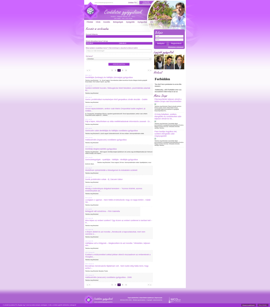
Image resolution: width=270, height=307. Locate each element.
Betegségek (118, 22)
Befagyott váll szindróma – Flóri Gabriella (102, 211)
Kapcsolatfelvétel (133, 297)
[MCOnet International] (175, 298)
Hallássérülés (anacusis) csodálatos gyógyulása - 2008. (108, 277)
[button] (119, 64)
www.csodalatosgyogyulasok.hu (104, 2)
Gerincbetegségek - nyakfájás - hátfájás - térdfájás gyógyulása (111, 160)
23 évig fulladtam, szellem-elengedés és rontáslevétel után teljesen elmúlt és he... (168, 116)
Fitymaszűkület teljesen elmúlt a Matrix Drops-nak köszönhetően (168, 100)
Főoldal (90, 22)
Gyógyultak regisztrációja (146, 2)
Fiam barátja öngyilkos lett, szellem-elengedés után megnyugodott (166, 133)
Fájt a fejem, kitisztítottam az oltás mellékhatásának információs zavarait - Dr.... (118, 121)
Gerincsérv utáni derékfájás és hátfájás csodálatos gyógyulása (111, 131)
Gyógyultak (142, 22)
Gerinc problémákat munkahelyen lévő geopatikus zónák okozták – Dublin (116, 99)
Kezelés (106, 22)
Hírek (98, 22)
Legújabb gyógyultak (164, 52)
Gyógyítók (130, 22)
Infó (151, 22)
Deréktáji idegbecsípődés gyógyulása (101, 149)
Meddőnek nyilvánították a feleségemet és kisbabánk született (111, 170)
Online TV (132, 3)
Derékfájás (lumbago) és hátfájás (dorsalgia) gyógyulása (109, 77)
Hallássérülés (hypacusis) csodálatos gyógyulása (106, 140)
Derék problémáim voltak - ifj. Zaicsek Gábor (104, 179)
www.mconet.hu (157, 300)
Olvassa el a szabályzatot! (248, 305)
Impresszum (158, 297)
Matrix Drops (160, 96)
